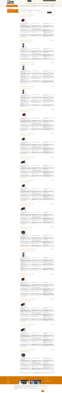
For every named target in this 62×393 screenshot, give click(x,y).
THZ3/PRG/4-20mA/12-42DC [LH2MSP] (27, 299)
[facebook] (45, 381)
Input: (33, 52)
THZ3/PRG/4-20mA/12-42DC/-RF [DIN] (27, 86)
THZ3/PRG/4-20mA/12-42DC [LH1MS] (27, 133)
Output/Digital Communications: (36, 25)
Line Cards (8, 382)
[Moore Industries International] (10, 2)
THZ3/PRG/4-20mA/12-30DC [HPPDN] (27, 349)
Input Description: (23, 23)
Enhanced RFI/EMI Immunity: (24, 32)
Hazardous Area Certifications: (47, 34)
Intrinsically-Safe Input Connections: (37, 29)
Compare (49, 12)
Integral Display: (45, 52)
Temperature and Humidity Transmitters (11, 12)
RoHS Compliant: (45, 58)
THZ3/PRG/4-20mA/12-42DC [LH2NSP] (27, 324)
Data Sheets (8, 381)
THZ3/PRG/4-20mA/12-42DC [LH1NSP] (27, 203)
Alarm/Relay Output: (23, 29)
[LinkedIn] (50, 381)
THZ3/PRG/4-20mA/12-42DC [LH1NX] (27, 109)
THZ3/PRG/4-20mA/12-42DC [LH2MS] (27, 274)
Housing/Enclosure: (46, 32)
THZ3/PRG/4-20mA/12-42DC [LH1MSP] (27, 157)
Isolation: (33, 32)
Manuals (8, 383)
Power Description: (46, 23)
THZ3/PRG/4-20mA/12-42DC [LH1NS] (27, 180)
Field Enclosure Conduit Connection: (37, 34)
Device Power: (22, 52)
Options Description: (23, 73)
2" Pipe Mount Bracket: (23, 34)
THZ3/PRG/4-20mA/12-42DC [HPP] (26, 227)
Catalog (8, 380)
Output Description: (35, 23)
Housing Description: (23, 25)
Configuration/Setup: (46, 29)
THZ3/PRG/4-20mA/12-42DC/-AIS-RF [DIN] (28, 249)
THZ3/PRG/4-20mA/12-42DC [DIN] (26, 40)
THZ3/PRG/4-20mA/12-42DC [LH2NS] (27, 15)
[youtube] (48, 381)
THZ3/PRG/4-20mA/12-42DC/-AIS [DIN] (27, 62)
